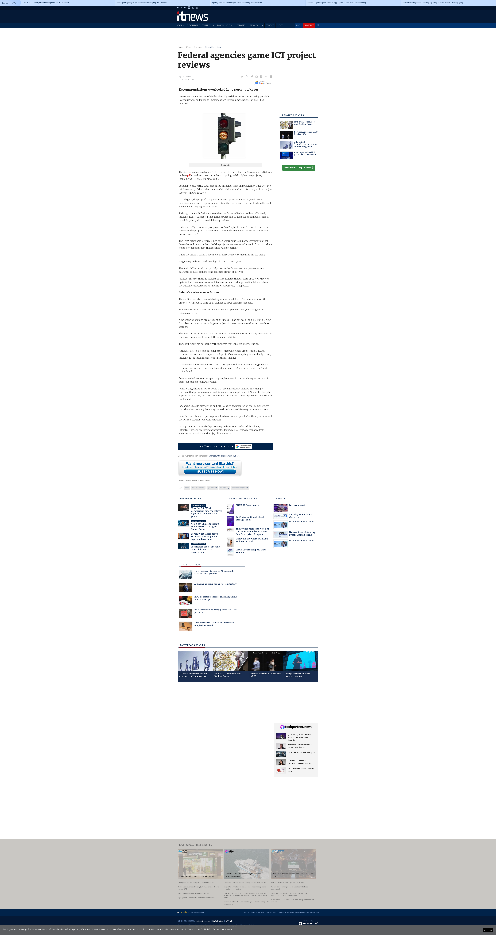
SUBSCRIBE (309, 25)
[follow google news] (189, 8)
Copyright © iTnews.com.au (187, 480)
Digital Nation (217, 921)
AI (214, 25)
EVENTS (280, 25)
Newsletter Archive (302, 912)
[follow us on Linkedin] (178, 8)
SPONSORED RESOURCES (243, 498)
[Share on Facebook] (252, 77)
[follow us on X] (181, 8)
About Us (254, 912)
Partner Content (191, 498)
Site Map (312, 912)
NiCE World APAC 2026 (301, 521)
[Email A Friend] (266, 77)
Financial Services (213, 47)
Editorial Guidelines (265, 912)
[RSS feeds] (197, 8)
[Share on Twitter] (247, 77)
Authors (275, 912)
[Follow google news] (262, 82)
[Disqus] (224, 718)
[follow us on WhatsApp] (193, 8)
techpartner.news (203, 921)
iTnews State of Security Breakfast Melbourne (302, 534)
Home (180, 47)
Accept (488, 930)
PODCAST (270, 25)
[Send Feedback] (261, 77)
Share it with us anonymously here (224, 456)
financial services (198, 488)
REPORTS (241, 25)
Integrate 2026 (297, 505)
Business (198, 47)
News (188, 47)
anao (187, 488)
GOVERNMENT (193, 25)
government (212, 488)
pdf (189, 175)
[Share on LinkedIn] (256, 77)
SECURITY (206, 25)
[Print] (270, 77)
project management (240, 488)
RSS (317, 912)
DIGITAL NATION (224, 25)
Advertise (290, 912)
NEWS (179, 25)
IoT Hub (229, 921)
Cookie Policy (206, 929)
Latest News (9, 3)
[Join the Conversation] (242, 77)
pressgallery (224, 488)
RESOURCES (255, 25)
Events (280, 498)
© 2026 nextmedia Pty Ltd (197, 912)
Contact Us (246, 912)
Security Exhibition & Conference (300, 516)
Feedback (282, 912)
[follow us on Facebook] (185, 8)
